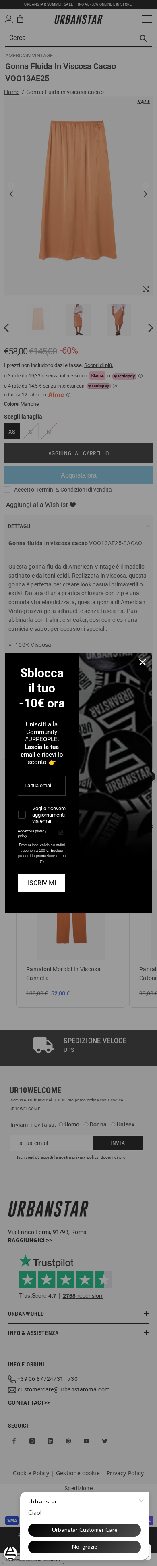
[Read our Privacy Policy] (61, 833)
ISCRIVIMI (42, 883)
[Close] (142, 662)
